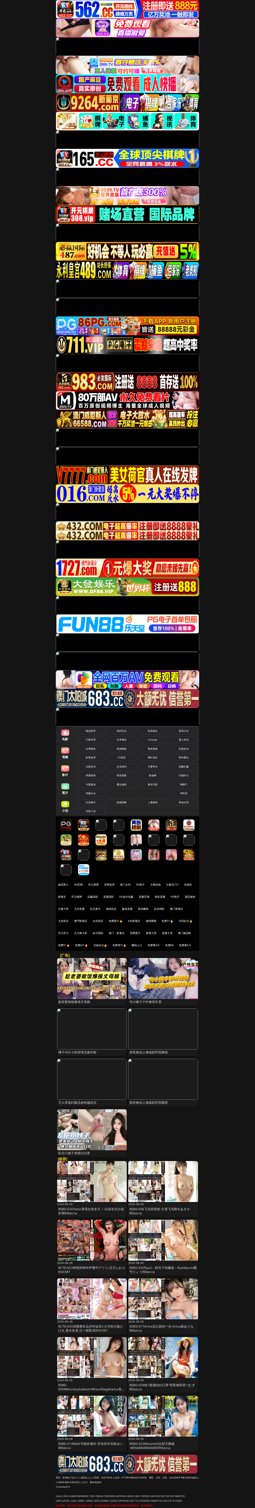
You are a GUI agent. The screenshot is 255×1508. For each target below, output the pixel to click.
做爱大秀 (151, 933)
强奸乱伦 (122, 730)
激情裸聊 (151, 921)
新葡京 (62, 896)
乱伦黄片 (95, 909)
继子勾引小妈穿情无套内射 (77, 1052)
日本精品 (122, 739)
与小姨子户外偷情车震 (145, 1002)
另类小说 (91, 811)
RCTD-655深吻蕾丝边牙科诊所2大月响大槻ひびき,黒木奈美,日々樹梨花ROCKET (90, 1328)
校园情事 (122, 802)
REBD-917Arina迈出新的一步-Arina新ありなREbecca (161, 1328)
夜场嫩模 (143, 909)
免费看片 (135, 933)
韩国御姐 (122, 748)
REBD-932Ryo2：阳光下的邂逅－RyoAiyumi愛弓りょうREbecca (163, 1270)
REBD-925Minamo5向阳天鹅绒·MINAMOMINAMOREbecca (152, 1446)
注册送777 (172, 884)
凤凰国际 (108, 896)
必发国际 (159, 909)
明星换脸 (122, 775)
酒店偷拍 (190, 896)
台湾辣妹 (91, 748)
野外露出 (184, 757)
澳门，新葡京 (117, 933)
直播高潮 (144, 896)
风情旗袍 (91, 775)
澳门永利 (125, 884)
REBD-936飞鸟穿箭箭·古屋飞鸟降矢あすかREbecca (159, 1211)
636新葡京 (134, 921)
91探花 (121, 757)
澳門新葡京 (80, 921)
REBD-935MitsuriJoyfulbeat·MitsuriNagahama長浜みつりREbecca (91, 1389)
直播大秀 (167, 933)
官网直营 (109, 884)
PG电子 (140, 884)
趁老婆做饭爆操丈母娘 (74, 1002)
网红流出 (153, 757)
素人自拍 (184, 739)
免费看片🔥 (115, 921)
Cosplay (152, 739)
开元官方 (63, 933)
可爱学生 (153, 766)
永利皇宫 (98, 921)
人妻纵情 (153, 802)
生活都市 (91, 802)
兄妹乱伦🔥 (100, 945)
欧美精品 (153, 730)
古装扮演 (91, 766)
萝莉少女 (184, 730)
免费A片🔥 (81, 945)
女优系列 (122, 766)
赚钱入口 (137, 945)
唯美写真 (153, 784)
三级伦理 (91, 739)
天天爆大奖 (80, 933)
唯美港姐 (153, 748)
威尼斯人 (63, 884)
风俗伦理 (184, 802)
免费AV (169, 945)
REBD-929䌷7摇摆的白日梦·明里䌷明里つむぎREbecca (162, 1387)
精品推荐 (91, 730)
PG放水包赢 (126, 896)
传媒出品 (91, 793)
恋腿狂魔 (184, 766)
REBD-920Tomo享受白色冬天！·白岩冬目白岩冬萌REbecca (91, 1211)
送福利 (188, 884)
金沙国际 (98, 933)
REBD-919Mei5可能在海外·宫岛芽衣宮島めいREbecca (90, 1446)
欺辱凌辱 (91, 757)
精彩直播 (160, 896)
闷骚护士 (184, 775)
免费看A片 (154, 945)
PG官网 (78, 884)
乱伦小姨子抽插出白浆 (74, 1153)
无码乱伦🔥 (185, 921)
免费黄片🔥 (119, 945)
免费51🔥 (167, 921)
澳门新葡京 (176, 909)
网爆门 (183, 784)
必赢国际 (92, 896)
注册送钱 (155, 884)
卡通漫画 (91, 784)
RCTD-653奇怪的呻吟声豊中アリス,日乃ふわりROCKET (91, 1270)
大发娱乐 (63, 921)
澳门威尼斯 (184, 933)
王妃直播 (79, 909)
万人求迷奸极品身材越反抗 (77, 1102)
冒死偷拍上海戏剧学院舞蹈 (148, 1052)
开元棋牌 (93, 884)
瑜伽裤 (152, 775)
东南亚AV (184, 748)
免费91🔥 (64, 945)
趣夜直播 (127, 909)
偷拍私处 (111, 909)
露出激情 (122, 784)
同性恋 (183, 793)
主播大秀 (63, 909)
